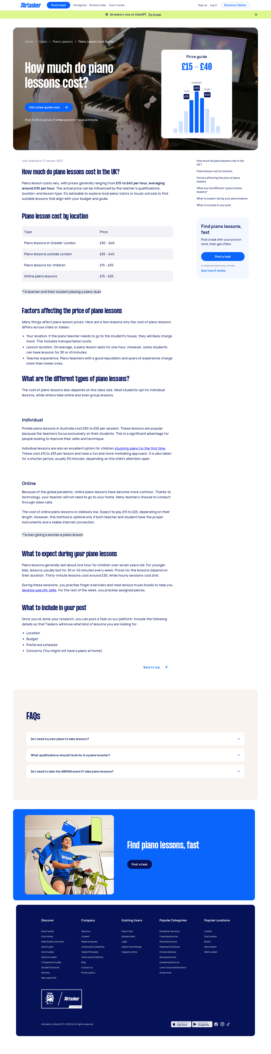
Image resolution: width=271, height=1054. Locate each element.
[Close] (256, 14)
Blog (83, 962)
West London (210, 952)
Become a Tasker (235, 5)
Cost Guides (47, 952)
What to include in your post (214, 205)
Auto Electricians (168, 941)
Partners (45, 972)
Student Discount (50, 967)
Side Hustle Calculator (52, 941)
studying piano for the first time (140, 448)
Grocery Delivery (167, 952)
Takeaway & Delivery (169, 946)
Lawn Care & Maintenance (172, 967)
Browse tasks (128, 936)
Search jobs (47, 946)
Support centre (129, 952)
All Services (165, 972)
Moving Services (167, 957)
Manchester (210, 946)
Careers (85, 936)
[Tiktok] (228, 1024)
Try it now (154, 14)
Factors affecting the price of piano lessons (218, 179)
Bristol (207, 941)
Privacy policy (88, 972)
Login (124, 941)
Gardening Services (169, 962)
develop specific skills (39, 590)
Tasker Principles (89, 952)
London (208, 931)
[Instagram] (222, 1024)
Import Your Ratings (131, 946)
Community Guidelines (92, 946)
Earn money (47, 936)
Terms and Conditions (92, 957)
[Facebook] (216, 1024)
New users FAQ (48, 977)
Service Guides (49, 957)
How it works (47, 931)
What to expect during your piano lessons (222, 198)
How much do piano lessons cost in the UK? (220, 162)
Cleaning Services (168, 936)
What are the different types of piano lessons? (219, 190)
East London (210, 936)
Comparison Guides (51, 962)
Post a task (58, 5)
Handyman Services (169, 931)
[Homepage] (31, 5)
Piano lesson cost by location (214, 171)
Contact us (87, 967)
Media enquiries (89, 941)
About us (85, 931)
